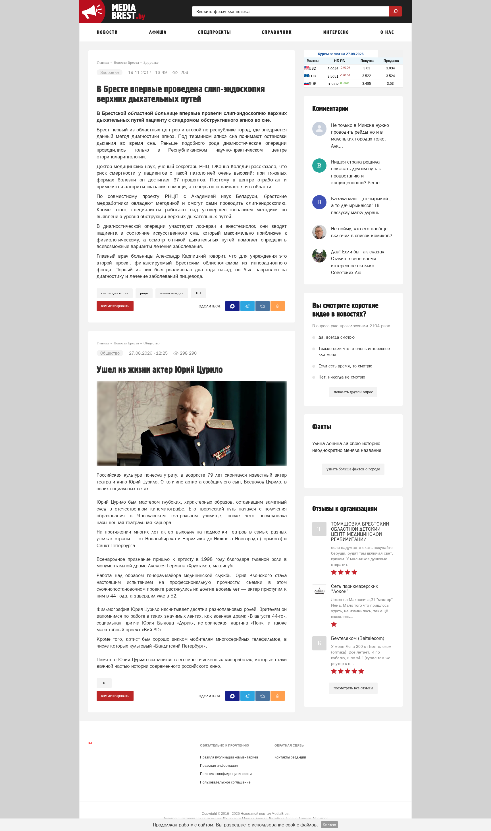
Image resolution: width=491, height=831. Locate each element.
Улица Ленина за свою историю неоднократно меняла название (346, 447)
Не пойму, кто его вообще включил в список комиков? (361, 232)
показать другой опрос (353, 392)
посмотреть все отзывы (353, 688)
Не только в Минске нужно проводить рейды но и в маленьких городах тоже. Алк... (360, 135)
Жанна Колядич (172, 293)
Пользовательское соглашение (225, 782)
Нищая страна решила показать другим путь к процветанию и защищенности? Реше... (357, 172)
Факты (321, 427)
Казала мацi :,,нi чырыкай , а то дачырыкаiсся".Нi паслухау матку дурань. (361, 205)
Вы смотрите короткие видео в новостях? (345, 310)
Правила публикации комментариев (229, 757)
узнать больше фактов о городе (353, 469)
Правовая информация (219, 766)
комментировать (115, 306)
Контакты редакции (290, 757)
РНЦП (144, 293)
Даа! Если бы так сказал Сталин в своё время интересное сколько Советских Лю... (357, 262)
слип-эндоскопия (114, 293)
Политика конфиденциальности (226, 774)
